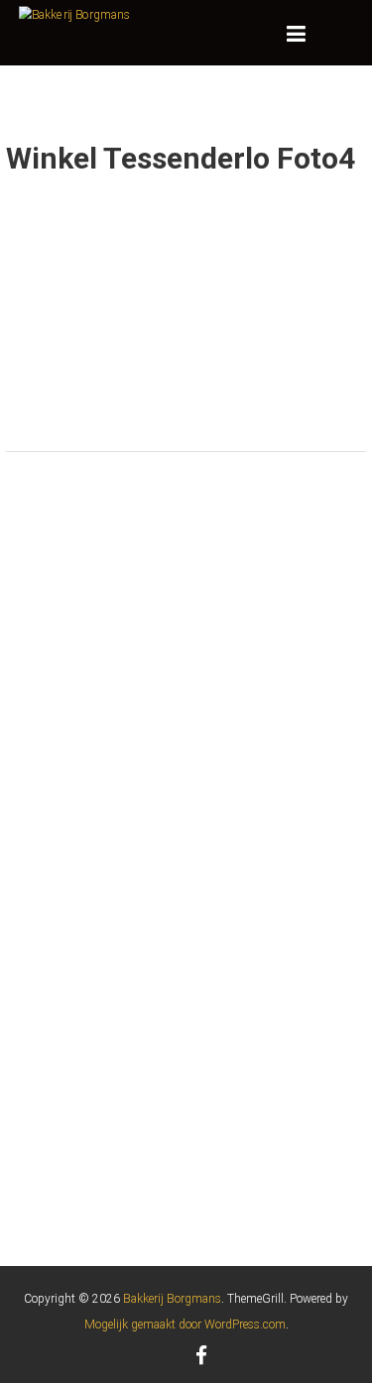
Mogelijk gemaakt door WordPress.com (185, 1324)
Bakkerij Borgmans (172, 1299)
